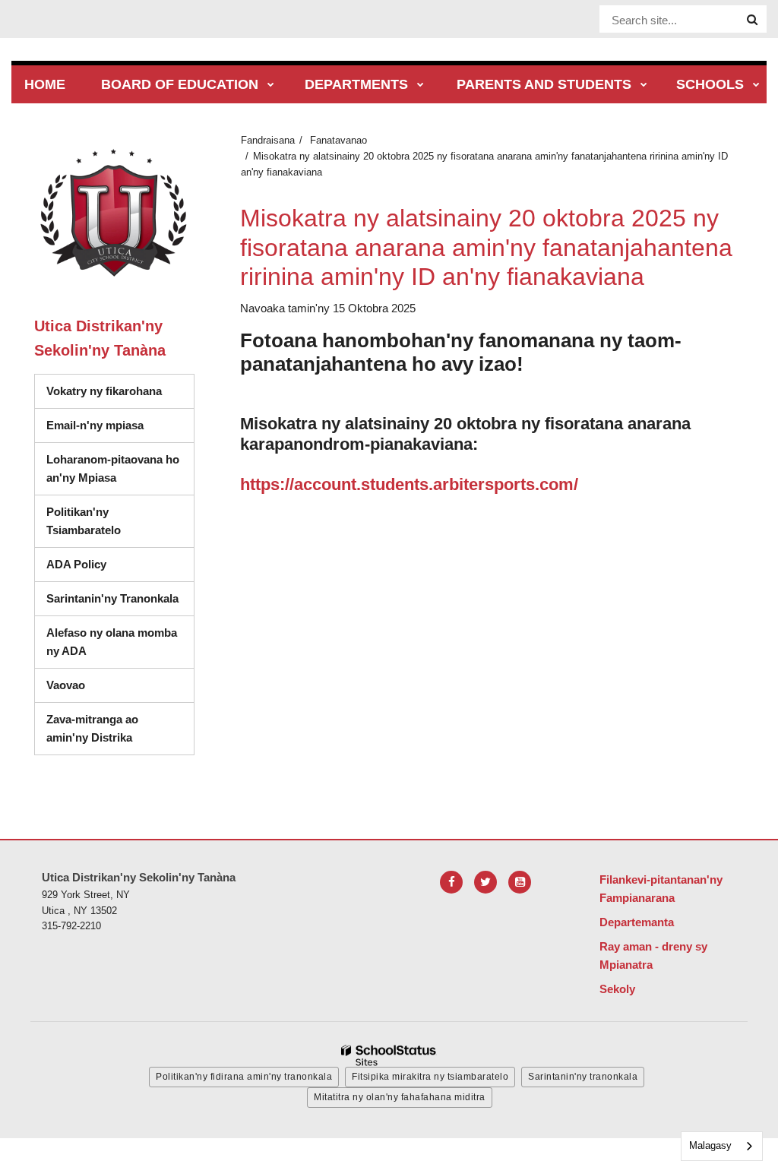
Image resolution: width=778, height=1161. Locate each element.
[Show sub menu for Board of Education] (270, 85)
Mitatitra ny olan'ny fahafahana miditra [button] (399, 1097)
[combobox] (722, 1146)
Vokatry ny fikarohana (104, 390)
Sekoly (617, 988)
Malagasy (710, 1145)
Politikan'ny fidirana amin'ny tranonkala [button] (244, 1076)
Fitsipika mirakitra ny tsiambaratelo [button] (430, 1076)
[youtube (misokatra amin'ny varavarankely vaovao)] (519, 882)
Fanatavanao (338, 140)
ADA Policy (76, 564)
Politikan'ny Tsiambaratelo (83, 520)
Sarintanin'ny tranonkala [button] (582, 1076)
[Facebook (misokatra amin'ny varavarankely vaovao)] (451, 882)
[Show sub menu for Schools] (756, 85)
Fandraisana (268, 140)
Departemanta (636, 922)
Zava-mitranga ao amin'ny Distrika (92, 728)
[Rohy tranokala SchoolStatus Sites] (389, 1056)
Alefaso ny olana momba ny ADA (111, 641)
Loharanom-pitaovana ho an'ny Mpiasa (112, 468)
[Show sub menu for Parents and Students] (643, 85)
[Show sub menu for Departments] (420, 85)
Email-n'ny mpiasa (95, 425)
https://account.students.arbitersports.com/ (409, 484)
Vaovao (65, 685)
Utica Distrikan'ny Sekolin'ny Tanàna (100, 338)
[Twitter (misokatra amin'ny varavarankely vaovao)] (485, 882)
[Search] (752, 19)
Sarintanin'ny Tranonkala (112, 598)
